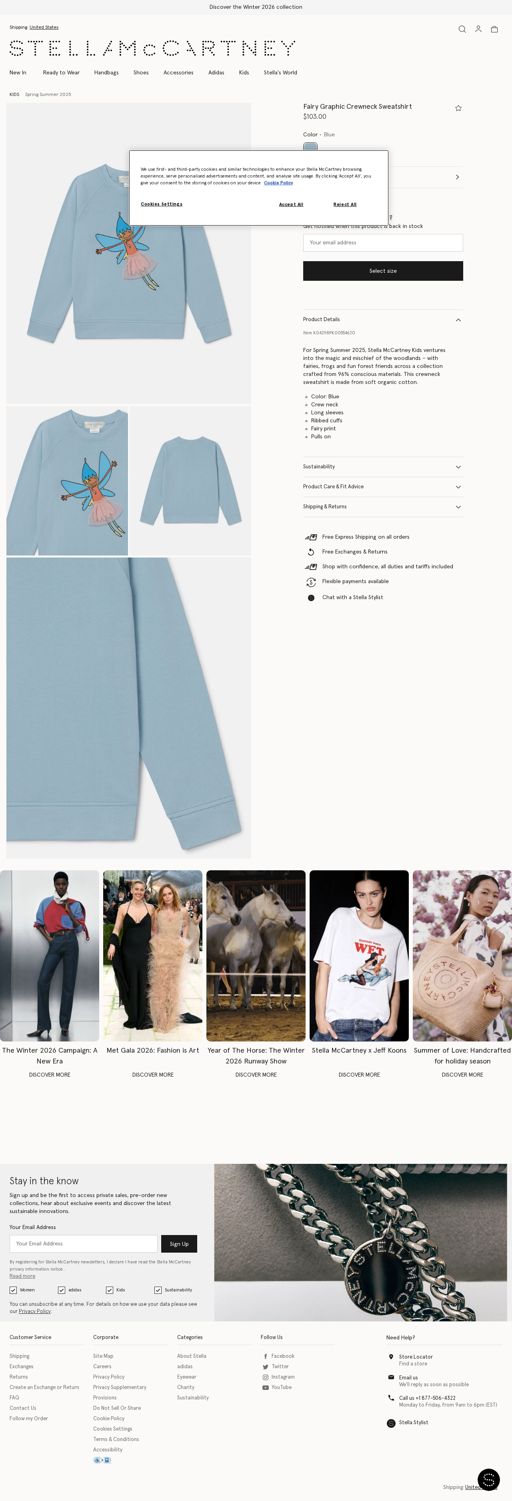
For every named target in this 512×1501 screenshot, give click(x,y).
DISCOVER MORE (49, 1075)
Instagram (283, 1377)
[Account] (478, 29)
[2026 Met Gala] (152, 955)
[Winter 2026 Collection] (49, 955)
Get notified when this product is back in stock (363, 226)
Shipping (19, 1356)
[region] (259, 188)
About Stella (191, 1356)
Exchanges (22, 1366)
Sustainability (319, 467)
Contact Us (23, 1408)
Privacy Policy (35, 1311)
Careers (102, 1366)
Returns (19, 1377)
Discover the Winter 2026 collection (256, 7)
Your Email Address (33, 1227)
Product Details (321, 319)
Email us (408, 1378)
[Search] (462, 29)
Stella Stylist (413, 1422)
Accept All (291, 204)
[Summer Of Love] (462, 955)
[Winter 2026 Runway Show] (256, 955)
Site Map (103, 1356)
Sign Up (179, 1244)
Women (27, 1290)
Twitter (280, 1366)
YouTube (282, 1387)
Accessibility (107, 1450)
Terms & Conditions (116, 1439)
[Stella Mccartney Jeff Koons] (359, 955)
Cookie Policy (108, 1418)
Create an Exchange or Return (44, 1387)
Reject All (345, 204)
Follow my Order (29, 1418)
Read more (22, 1276)
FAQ (14, 1398)
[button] (128, 253)
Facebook (283, 1356)
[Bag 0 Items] (494, 29)
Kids (120, 1290)
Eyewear (186, 1377)
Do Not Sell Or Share (117, 1408)
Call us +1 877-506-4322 (427, 1398)
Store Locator (416, 1357)
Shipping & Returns (325, 507)
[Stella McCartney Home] (152, 48)
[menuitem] (22, 72)
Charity (185, 1387)
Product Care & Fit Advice (333, 487)
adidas (74, 1290)
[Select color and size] (458, 108)
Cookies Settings (112, 1429)
